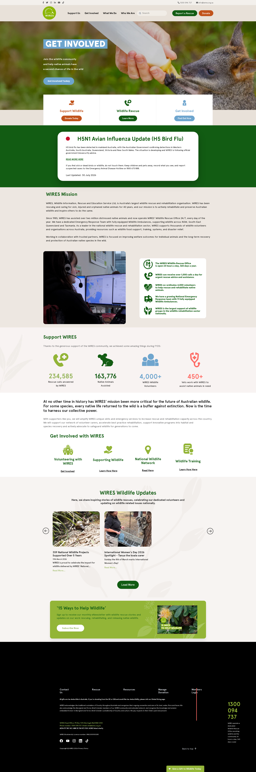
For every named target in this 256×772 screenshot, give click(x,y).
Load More (128, 584)
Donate (206, 13)
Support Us (74, 13)
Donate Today (71, 118)
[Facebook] (61, 741)
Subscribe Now (70, 628)
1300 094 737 (186, 3)
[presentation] (46, 531)
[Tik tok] (87, 741)
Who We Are (128, 13)
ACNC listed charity (96, 728)
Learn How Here (108, 470)
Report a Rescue (185, 13)
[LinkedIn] (80, 741)
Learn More (128, 118)
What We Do (110, 13)
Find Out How (184, 118)
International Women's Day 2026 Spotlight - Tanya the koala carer (124, 554)
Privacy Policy (83, 748)
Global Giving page (158, 699)
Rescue (96, 689)
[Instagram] (74, 741)
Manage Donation (163, 691)
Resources (129, 689)
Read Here (148, 470)
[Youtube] (67, 741)
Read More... (59, 570)
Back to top (187, 748)
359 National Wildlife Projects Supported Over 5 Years (71, 554)
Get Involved (92, 13)
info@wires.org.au (205, 3)
